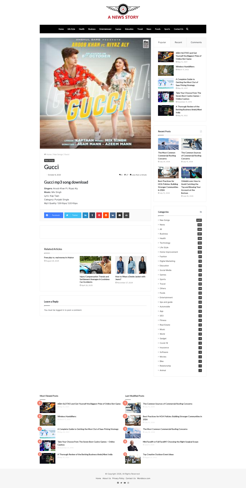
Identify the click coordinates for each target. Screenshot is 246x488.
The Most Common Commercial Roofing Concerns (167, 155)
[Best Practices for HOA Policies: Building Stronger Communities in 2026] (168, 172)
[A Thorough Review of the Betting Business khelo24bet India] (166, 110)
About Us (106, 478)
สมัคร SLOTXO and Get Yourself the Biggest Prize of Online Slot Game (188, 56)
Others (163, 288)
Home (61, 29)
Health (81, 29)
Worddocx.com (143, 478)
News (149, 29)
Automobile (165, 306)
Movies (163, 357)
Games (118, 29)
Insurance (164, 347)
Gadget (163, 338)
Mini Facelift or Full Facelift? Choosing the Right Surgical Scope (170, 441)
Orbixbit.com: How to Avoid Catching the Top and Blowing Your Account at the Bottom (191, 187)
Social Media (165, 270)
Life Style (71, 29)
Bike (162, 361)
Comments (196, 42)
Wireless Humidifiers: (185, 66)
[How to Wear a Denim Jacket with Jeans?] (131, 265)
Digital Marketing (167, 261)
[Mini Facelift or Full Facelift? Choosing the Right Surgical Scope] (133, 445)
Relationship (165, 366)
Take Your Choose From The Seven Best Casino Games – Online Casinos (188, 96)
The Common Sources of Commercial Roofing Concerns (191, 155)
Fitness (163, 320)
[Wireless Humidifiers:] (166, 70)
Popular (162, 42)
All (161, 229)
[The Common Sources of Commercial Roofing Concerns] (191, 144)
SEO (162, 316)
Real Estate (165, 325)
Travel (140, 29)
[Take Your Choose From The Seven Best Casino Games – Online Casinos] (166, 96)
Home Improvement (169, 252)
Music (162, 329)
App (161, 311)
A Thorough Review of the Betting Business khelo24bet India (189, 109)
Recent (178, 42)
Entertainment (105, 29)
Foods (157, 29)
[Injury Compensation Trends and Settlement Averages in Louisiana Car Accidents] (95, 265)
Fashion (163, 256)
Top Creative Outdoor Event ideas (158, 454)
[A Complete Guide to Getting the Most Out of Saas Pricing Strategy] (166, 83)
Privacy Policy (118, 478)
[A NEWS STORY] (123, 12)
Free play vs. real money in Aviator (59, 257)
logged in (60, 310)
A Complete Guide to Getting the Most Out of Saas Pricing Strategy (187, 82)
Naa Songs (58, 154)
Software (164, 352)
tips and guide (166, 302)
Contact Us (178, 29)
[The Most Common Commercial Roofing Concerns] (168, 144)
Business (92, 29)
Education (129, 29)
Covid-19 (164, 343)
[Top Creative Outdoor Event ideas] (133, 458)
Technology (165, 243)
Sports (167, 29)
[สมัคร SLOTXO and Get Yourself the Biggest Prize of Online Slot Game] (166, 57)
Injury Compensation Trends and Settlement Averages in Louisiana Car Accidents (94, 279)
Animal (163, 370)
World (162, 334)
